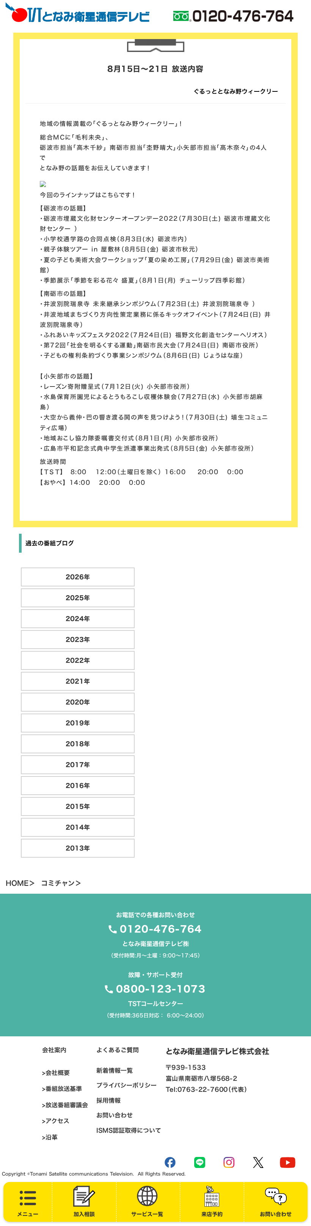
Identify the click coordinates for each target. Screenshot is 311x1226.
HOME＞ (20, 883)
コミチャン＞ (61, 883)
